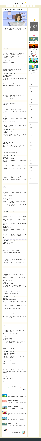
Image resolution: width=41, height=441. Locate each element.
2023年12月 (31, 116)
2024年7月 (31, 106)
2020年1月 (31, 181)
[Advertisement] (34, 12)
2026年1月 (31, 81)
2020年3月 (31, 178)
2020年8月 (31, 171)
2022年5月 (31, 142)
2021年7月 (31, 156)
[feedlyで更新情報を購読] (8, 387)
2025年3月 (31, 95)
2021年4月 (31, 160)
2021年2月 (31, 163)
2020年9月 (31, 170)
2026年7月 (31, 74)
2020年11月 (31, 167)
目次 (11, 32)
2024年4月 (31, 110)
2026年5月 (31, 77)
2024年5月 (31, 109)
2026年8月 (31, 73)
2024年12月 (31, 99)
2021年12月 (31, 149)
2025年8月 (31, 88)
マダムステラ (34, 22)
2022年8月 (31, 138)
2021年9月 (31, 153)
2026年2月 (31, 80)
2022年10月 (31, 135)
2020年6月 (31, 174)
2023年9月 (31, 120)
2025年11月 (31, 84)
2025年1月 (31, 98)
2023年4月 (31, 127)
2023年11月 (31, 117)
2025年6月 (31, 91)
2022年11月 (31, 134)
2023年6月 (31, 124)
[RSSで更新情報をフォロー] (21, 387)
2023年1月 (31, 131)
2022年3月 (31, 145)
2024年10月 (31, 102)
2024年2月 (31, 113)
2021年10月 (31, 152)
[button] (37, 33)
